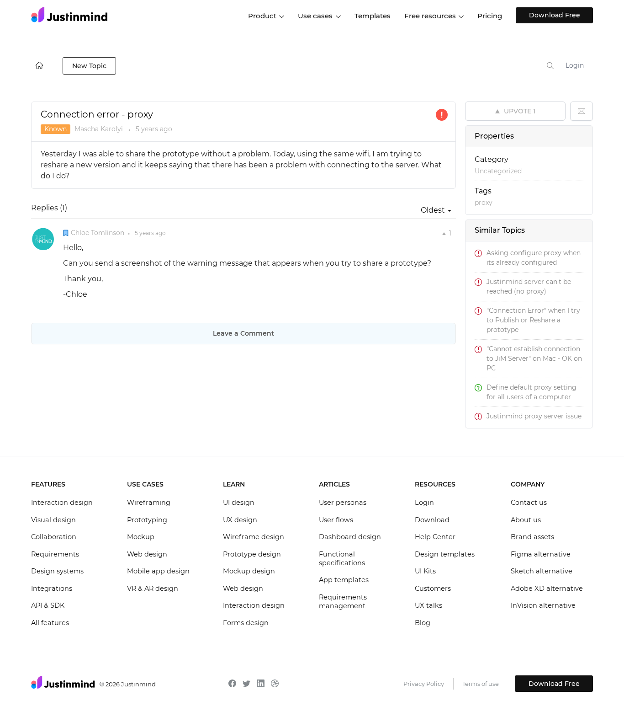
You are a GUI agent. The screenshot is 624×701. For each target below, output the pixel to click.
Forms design (246, 623)
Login (575, 65)
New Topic (89, 66)
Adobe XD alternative (547, 588)
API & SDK (47, 605)
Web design (147, 554)
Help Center (435, 537)
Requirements (55, 554)
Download (432, 520)
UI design (238, 502)
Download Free (554, 15)
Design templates (445, 554)
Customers (433, 588)
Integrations (51, 588)
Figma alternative (541, 554)
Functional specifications (342, 558)
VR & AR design (152, 588)
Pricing (489, 15)
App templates (344, 580)
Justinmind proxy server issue (534, 416)
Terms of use (480, 683)
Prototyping (147, 520)
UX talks (428, 605)
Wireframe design (253, 537)
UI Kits (425, 571)
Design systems (57, 571)
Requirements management (343, 601)
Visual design (53, 520)
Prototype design (252, 554)
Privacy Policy (423, 683)
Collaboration (53, 537)
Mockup (140, 537)
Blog (422, 623)
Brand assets (532, 537)
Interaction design (62, 502)
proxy (483, 202)
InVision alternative (543, 605)
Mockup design (249, 571)
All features (50, 623)
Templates (372, 15)
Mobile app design (158, 571)
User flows (336, 520)
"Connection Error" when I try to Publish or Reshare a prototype (533, 320)
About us (526, 520)
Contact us (529, 502)
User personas (342, 502)
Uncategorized (498, 171)
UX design (240, 520)
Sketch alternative (541, 571)
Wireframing (148, 502)
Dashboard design (350, 537)
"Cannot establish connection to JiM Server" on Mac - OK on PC (534, 358)
